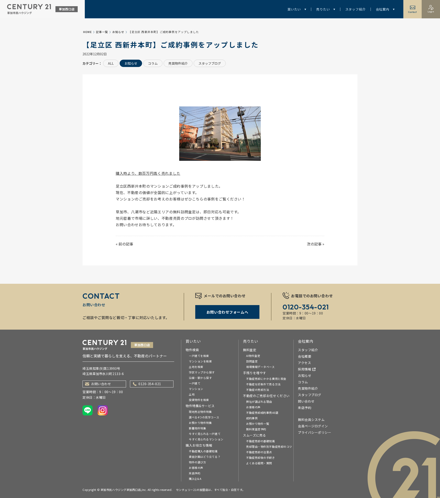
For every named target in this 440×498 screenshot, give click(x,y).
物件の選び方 (197, 462)
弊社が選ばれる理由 (259, 401)
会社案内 (382, 9)
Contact (412, 12)
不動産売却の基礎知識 (260, 441)
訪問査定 (252, 361)
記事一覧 (102, 32)
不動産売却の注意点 (259, 452)
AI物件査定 (253, 356)
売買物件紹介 (178, 63)
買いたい (294, 9)
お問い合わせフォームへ (227, 312)
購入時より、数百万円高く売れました (148, 173)
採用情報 (304, 369)
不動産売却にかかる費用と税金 (266, 379)
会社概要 (304, 356)
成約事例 (252, 418)
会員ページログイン (313, 426)
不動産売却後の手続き (260, 457)
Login (431, 11)
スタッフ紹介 (355, 9)
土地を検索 (196, 367)
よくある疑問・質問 (259, 463)
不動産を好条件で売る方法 (263, 384)
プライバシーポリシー (314, 432)
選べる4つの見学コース (204, 417)
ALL (111, 63)
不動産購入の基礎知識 (203, 451)
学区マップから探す (202, 372)
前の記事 (125, 244)
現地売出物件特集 (200, 412)
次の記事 (314, 244)
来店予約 (194, 473)
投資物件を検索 (199, 400)
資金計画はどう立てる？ (204, 457)
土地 (192, 394)
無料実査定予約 (256, 429)
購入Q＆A (195, 479)
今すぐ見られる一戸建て (204, 434)
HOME (87, 32)
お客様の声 (196, 468)
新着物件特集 (197, 428)
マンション (196, 389)
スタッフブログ (209, 63)
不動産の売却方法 (257, 390)
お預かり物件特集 (200, 423)
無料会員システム (311, 419)
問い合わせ (306, 401)
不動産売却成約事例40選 (262, 413)
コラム (153, 63)
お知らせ (118, 32)
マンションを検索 (200, 361)
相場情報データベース (260, 367)
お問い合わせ (101, 383)
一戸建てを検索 (199, 356)
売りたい (323, 9)
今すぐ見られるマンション (206, 439)
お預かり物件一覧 (257, 424)
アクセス (304, 362)
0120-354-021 (149, 383)
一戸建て (194, 383)
